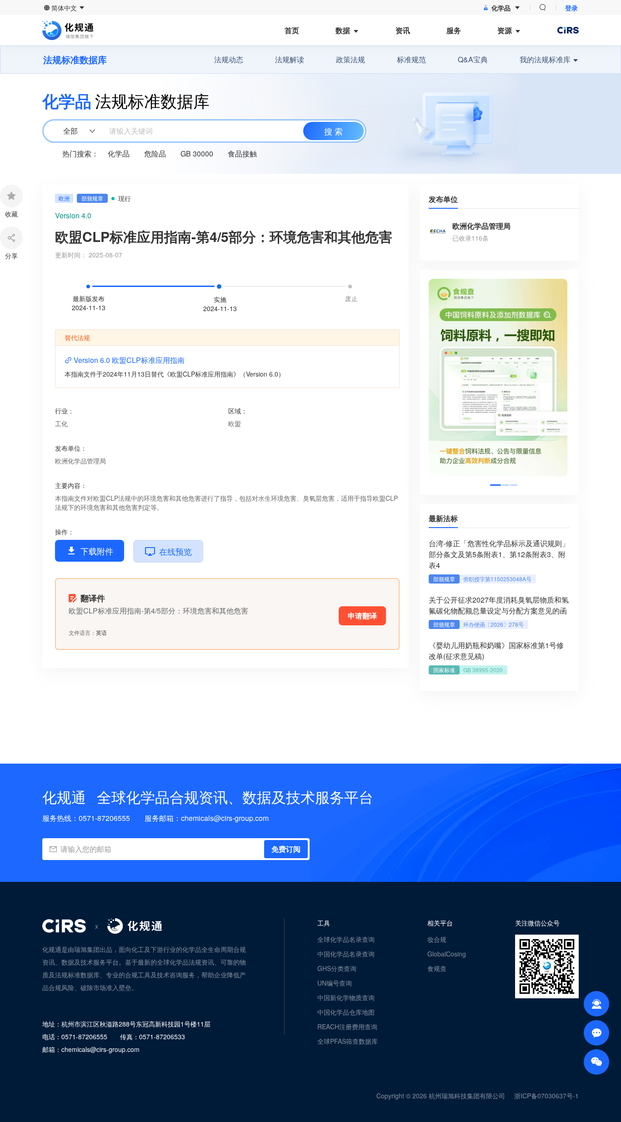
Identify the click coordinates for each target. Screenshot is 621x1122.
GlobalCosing (446, 953)
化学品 (119, 153)
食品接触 (242, 153)
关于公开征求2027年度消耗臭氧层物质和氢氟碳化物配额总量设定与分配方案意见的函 (499, 605)
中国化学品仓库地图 (346, 1011)
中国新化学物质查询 (346, 997)
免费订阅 (285, 849)
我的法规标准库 (545, 59)
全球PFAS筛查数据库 (347, 1041)
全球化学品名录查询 (346, 939)
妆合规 (436, 939)
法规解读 (289, 59)
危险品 (155, 153)
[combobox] (203, 131)
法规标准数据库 (75, 59)
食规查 (436, 968)
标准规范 (411, 59)
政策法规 (350, 59)
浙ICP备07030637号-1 (546, 1095)
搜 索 (333, 131)
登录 (571, 7)
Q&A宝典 (473, 59)
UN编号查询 (334, 982)
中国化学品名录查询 (346, 953)
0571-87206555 (104, 818)
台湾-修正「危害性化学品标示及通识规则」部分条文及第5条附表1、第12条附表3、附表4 (499, 554)
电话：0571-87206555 (74, 1036)
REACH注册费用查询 (347, 1026)
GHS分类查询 (336, 968)
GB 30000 (196, 153)
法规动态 (228, 59)
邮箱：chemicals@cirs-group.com (91, 1049)
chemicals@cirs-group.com (225, 818)
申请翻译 (362, 615)
